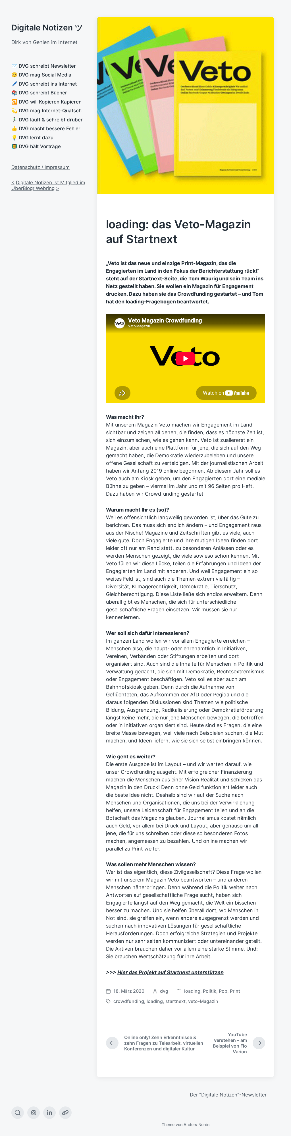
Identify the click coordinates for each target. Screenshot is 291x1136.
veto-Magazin (203, 1001)
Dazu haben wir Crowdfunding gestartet (154, 494)
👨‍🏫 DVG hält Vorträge (36, 146)
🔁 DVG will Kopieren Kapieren (46, 102)
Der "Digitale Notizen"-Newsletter (228, 1095)
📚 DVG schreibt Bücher (39, 93)
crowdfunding (128, 1001)
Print (235, 991)
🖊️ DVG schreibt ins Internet (44, 84)
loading (192, 991)
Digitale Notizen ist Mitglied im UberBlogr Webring (48, 185)
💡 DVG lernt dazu (32, 137)
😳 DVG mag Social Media (41, 75)
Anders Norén (196, 1124)
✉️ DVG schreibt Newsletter (43, 66)
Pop (223, 991)
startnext (175, 1001)
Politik (209, 991)
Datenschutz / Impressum (40, 167)
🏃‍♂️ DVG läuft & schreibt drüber (47, 120)
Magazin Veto (153, 425)
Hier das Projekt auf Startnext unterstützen (170, 972)
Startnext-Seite (158, 279)
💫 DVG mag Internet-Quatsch (46, 110)
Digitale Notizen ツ (47, 27)
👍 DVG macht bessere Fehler (45, 128)
